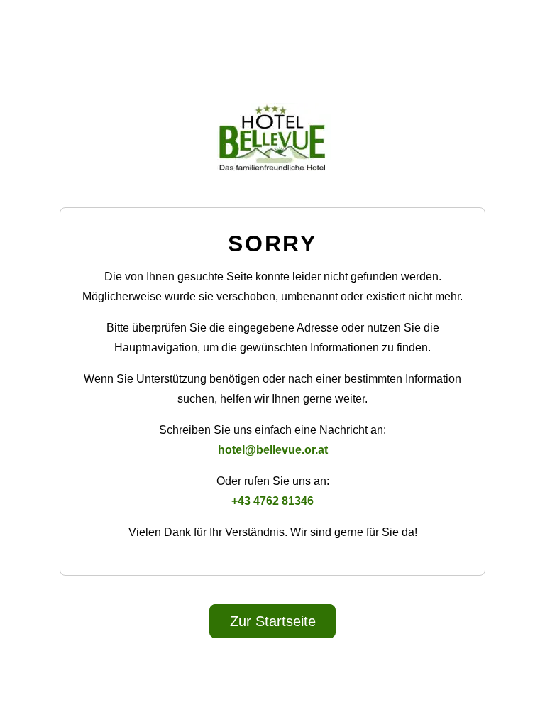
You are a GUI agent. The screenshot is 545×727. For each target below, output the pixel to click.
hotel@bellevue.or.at (273, 450)
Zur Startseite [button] (273, 621)
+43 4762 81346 (272, 501)
